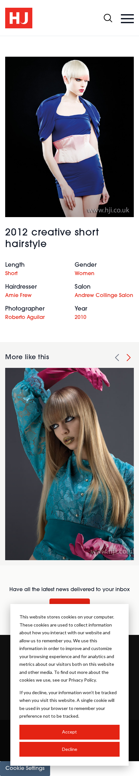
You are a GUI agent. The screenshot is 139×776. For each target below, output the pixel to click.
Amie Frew (18, 295)
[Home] (18, 18)
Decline (69, 749)
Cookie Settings (25, 768)
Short (11, 273)
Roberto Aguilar (25, 317)
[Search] (108, 18)
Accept (69, 731)
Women (84, 273)
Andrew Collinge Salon (104, 295)
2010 (80, 317)
